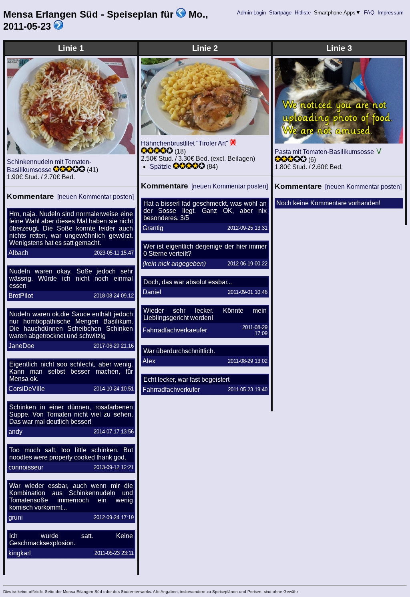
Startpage (280, 13)
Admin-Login (251, 13)
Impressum (390, 13)
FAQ (369, 13)
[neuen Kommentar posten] (95, 196)
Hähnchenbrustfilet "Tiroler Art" (184, 143)
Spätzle (160, 166)
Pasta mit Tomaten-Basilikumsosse (324, 151)
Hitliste (302, 13)
